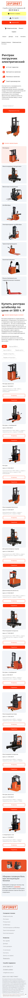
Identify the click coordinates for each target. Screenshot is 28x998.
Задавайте (17, 886)
